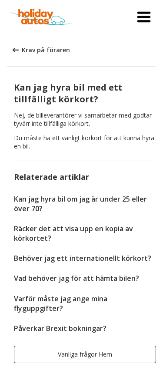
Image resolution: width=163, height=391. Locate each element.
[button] (143, 17)
